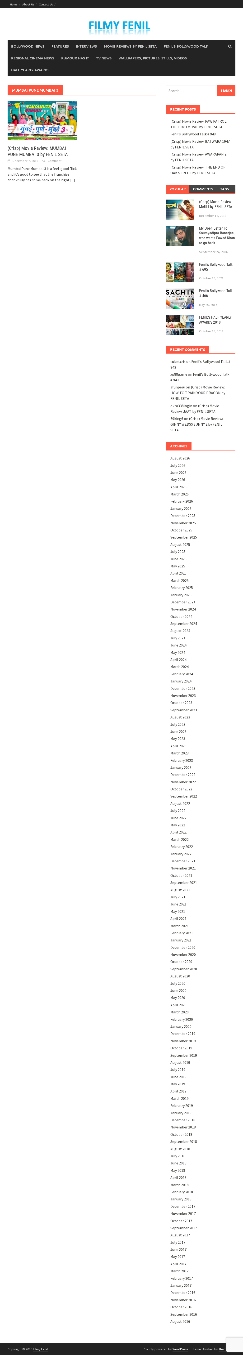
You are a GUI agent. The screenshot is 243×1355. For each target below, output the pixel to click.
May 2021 (177, 911)
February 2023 (181, 760)
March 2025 (179, 580)
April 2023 (178, 746)
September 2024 (183, 623)
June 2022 (178, 818)
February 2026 (181, 501)
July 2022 (177, 810)
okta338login (181, 405)
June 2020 (178, 990)
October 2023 (181, 702)
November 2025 (183, 523)
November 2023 (183, 695)
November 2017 (183, 1213)
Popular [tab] (177, 189)
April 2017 (178, 1263)
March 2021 (179, 925)
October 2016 (181, 1307)
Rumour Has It (75, 58)
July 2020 (177, 983)
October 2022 (181, 789)
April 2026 (178, 487)
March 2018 (179, 1184)
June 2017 (178, 1249)
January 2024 (181, 681)
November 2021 (183, 868)
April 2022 (178, 832)
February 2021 (181, 933)
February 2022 (181, 846)
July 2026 (177, 465)
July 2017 (177, 1242)
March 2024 (179, 666)
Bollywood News (27, 46)
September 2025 (183, 537)
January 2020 (181, 1026)
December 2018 (182, 1120)
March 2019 (179, 1098)
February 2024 (181, 674)
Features (60, 46)
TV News (104, 58)
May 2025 (177, 566)
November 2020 (183, 954)
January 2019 (181, 1112)
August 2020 (180, 976)
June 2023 (178, 731)
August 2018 (180, 1148)
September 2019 (183, 1055)
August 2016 (180, 1321)
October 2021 (181, 875)
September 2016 (183, 1314)
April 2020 (178, 1005)
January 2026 (181, 508)
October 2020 (181, 961)
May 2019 (177, 1084)
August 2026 (180, 458)
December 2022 (182, 774)
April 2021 (178, 918)
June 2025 (178, 559)
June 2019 (178, 1076)
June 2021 (178, 904)
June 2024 (178, 645)
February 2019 (181, 1105)
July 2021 (177, 897)
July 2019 (177, 1069)
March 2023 (179, 753)
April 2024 (178, 659)
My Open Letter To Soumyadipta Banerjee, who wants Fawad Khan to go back (217, 235)
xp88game (178, 374)
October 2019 (181, 1048)
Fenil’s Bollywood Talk (186, 46)
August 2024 (180, 630)
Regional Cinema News (32, 58)
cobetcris (178, 361)
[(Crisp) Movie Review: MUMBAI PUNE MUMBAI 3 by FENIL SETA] (42, 120)
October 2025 (181, 530)
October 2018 (181, 1134)
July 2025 (177, 551)
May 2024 (177, 652)
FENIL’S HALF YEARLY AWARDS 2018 (215, 320)
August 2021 (180, 889)
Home (14, 4)
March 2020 (179, 1012)
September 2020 (183, 969)
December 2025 (182, 515)
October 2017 (181, 1220)
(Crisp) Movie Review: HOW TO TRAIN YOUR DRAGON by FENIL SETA (197, 393)
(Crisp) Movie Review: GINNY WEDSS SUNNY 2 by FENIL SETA (196, 424)
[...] (72, 180)
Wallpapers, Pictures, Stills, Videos (153, 58)
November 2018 (183, 1127)
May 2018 (177, 1170)
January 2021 (181, 940)
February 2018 (181, 1192)
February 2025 (181, 587)
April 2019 (178, 1091)
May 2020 (177, 997)
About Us (28, 4)
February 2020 (181, 1019)
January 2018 (181, 1199)
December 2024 (182, 602)
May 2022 (177, 825)
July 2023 (177, 724)
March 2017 (179, 1271)
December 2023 (182, 688)
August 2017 (180, 1235)
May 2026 (177, 479)
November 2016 (183, 1299)
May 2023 (177, 738)
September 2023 (183, 710)
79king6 (176, 418)
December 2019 (182, 1033)
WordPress (180, 1349)
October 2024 (181, 616)
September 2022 (183, 796)
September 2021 (183, 882)
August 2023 (180, 717)
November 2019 (183, 1041)
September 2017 (183, 1228)
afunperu (177, 387)
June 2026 (178, 472)
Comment (54, 161)
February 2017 (181, 1278)
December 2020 (182, 947)
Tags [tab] (224, 189)
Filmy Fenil (40, 1349)
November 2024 (183, 609)
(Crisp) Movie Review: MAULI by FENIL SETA (215, 204)
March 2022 (179, 839)
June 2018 (178, 1163)
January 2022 (181, 853)
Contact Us (46, 4)
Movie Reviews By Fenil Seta (130, 46)
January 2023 (181, 767)
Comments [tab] (203, 189)
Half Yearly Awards (30, 69)
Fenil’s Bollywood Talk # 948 (193, 134)
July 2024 (177, 638)
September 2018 (183, 1141)
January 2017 (181, 1285)
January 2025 (181, 595)
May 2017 (177, 1256)
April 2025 (178, 573)
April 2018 (178, 1177)
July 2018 (177, 1156)
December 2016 (182, 1292)
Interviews (86, 46)
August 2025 (180, 544)
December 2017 (182, 1206)
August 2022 (180, 803)
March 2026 (179, 494)
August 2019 (180, 1062)
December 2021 (182, 861)
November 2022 (183, 782)
